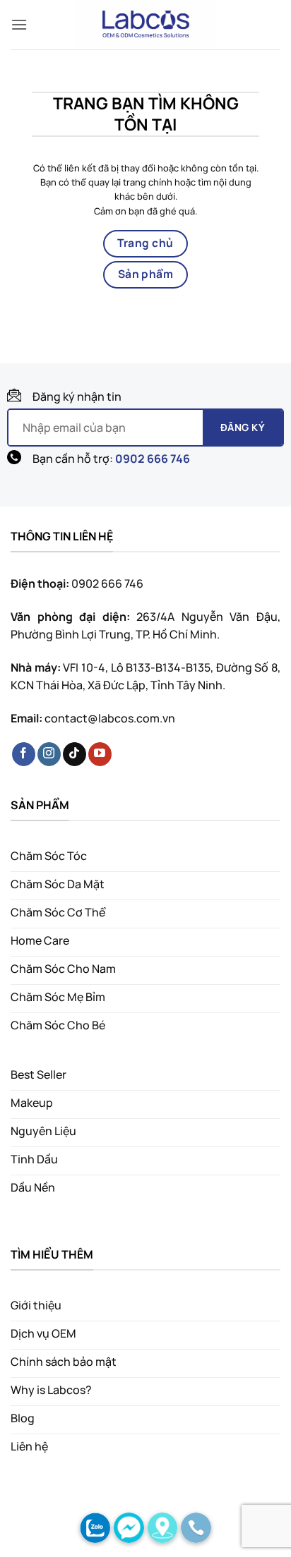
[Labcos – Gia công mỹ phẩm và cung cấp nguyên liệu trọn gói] (145, 25)
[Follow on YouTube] (100, 754)
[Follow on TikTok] (74, 754)
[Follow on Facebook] (23, 754)
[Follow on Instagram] (49, 754)
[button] (19, 24)
